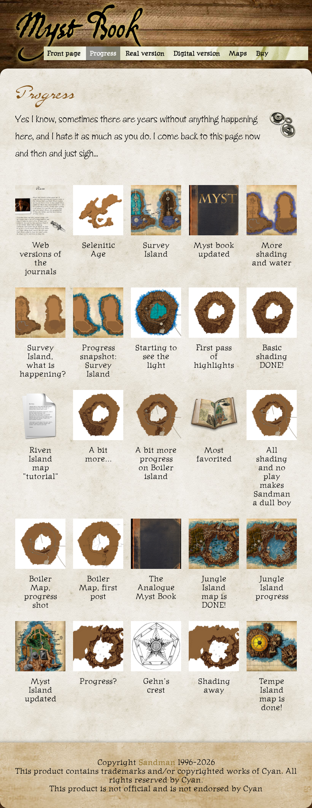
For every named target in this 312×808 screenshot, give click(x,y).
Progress (103, 53)
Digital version (197, 53)
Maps (238, 53)
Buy (262, 53)
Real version (145, 53)
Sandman (156, 762)
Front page (64, 53)
